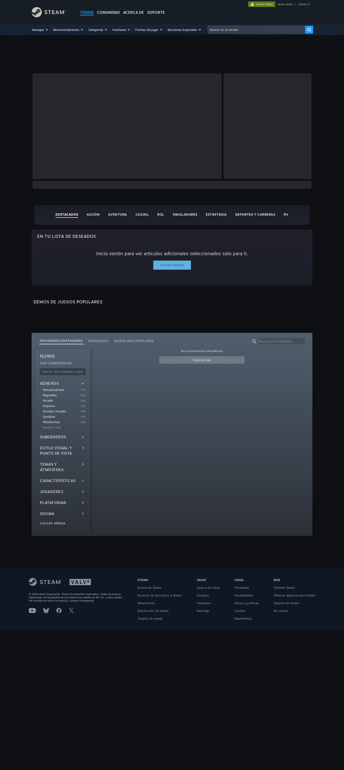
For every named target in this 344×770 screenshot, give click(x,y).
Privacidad (241, 587)
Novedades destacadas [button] (61, 340)
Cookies (239, 611)
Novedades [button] (98, 341)
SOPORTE (156, 12)
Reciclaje (203, 611)
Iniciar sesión (172, 265)
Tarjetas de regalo (150, 618)
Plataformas (51, 422)
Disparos (49, 406)
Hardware (204, 603)
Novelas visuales (54, 411)
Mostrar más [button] (202, 360)
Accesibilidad (243, 595)
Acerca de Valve (208, 587)
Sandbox (49, 416)
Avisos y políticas (246, 603)
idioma (303, 4)
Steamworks (146, 603)
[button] (40, 29)
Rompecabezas (53, 390)
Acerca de (133, 12)
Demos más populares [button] (134, 341)
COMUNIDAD (108, 12)
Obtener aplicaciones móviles (294, 595)
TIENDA (87, 12)
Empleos (203, 595)
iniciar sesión (285, 4)
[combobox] (256, 30)
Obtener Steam (284, 587)
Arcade (48, 400)
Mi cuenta (281, 611)
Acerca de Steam (149, 587)
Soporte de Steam (286, 603)
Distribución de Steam (153, 611)
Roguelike (50, 395)
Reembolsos (243, 618)
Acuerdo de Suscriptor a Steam (159, 595)
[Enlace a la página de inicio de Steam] (49, 16)
